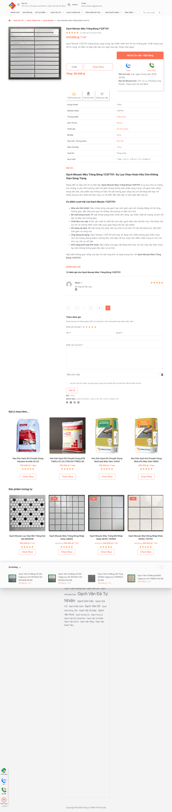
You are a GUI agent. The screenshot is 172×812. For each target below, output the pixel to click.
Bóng (119, 135)
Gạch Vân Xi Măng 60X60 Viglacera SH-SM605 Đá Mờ (150, 577)
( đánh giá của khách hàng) (90, 33)
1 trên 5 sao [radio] (83, 327)
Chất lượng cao (74, 97)
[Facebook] (67, 402)
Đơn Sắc (120, 141)
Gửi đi (72, 390)
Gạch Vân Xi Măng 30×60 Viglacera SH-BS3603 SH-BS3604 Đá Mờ (70, 577)
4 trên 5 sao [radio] (92, 327)
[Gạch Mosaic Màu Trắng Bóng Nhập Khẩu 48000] (66, 513)
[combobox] (149, 12)
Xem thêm (129, 12)
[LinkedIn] (78, 402)
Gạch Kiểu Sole (76, 606)
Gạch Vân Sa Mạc (88, 610)
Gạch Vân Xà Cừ (71, 621)
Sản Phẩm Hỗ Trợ (92, 12)
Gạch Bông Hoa (78, 588)
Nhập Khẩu (121, 117)
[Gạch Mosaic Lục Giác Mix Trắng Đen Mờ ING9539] (27, 513)
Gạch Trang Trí (111, 399)
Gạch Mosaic (83, 399)
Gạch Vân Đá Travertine (75, 618)
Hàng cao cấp (102, 97)
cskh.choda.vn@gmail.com (91, 6)
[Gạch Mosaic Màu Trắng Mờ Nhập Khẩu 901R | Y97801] (106, 513)
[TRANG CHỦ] (9, 20)
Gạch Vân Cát (93, 588)
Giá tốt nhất (88, 97)
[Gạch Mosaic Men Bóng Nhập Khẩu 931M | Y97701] (145, 513)
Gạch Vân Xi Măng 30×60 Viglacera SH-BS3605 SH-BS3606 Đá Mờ (31, 577)
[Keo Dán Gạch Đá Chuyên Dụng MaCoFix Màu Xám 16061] (145, 435)
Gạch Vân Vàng (87, 621)
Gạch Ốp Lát (56, 12)
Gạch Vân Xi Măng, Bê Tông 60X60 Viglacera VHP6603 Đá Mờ (110, 577)
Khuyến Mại (27, 12)
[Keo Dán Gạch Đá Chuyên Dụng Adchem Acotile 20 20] (27, 435)
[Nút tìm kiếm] (159, 12)
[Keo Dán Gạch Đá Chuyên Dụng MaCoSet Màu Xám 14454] (106, 435)
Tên (68, 333)
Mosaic (120, 123)
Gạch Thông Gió (73, 12)
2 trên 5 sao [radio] (86, 327)
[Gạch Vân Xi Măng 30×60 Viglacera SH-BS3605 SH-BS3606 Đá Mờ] (12, 578)
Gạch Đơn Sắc (85, 601)
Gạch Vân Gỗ (93, 606)
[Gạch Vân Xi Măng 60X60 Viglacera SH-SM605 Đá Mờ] (131, 578)
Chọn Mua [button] (27, 476)
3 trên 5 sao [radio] (89, 327)
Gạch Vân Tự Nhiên (95, 618)
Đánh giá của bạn (74, 327)
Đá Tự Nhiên (40, 12)
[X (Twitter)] (71, 402)
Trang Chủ (14, 12)
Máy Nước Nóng (112, 12)
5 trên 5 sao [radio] (95, 327)
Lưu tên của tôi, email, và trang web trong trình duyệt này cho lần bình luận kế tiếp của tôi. (105, 383)
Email (119, 333)
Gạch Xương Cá (83, 614)
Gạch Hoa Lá (97, 614)
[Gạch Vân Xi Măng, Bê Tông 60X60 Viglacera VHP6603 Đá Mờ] (91, 578)
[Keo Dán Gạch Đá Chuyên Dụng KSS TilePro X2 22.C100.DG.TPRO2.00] (66, 435)
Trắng (119, 147)
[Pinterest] (75, 402)
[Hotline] (69, 4)
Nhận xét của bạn (74, 345)
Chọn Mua (98, 67)
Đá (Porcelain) (122, 129)
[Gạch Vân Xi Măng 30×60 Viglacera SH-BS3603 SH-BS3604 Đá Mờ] (52, 578)
